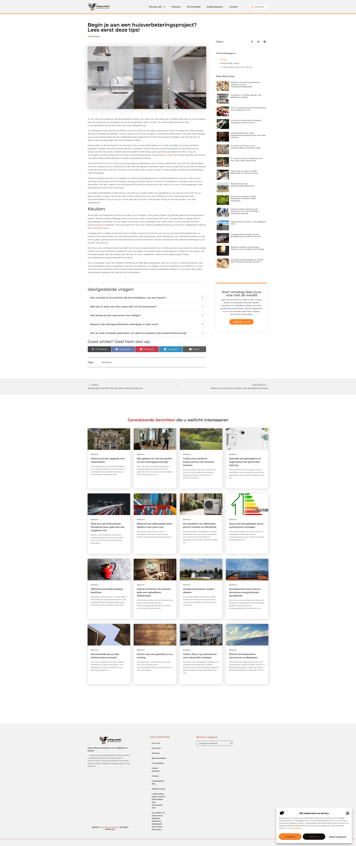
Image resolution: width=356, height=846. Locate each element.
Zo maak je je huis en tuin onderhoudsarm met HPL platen (246, 147)
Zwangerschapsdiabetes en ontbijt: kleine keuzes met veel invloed (247, 261)
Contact (233, 6)
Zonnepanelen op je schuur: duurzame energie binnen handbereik (245, 592)
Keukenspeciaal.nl (100, 228)
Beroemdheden (159, 758)
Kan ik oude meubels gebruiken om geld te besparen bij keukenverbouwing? (147, 333)
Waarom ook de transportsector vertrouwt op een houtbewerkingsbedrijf (245, 84)
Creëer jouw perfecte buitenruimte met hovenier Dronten (199, 462)
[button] (347, 813)
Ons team (156, 748)
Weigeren (314, 837)
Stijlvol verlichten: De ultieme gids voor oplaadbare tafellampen (154, 592)
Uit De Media (193, 6)
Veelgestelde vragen (229, 63)
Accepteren (290, 837)
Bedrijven (95, 36)
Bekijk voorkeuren (337, 837)
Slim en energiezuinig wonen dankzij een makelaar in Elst (248, 109)
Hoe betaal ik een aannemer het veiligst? (147, 315)
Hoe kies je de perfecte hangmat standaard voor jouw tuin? (246, 121)
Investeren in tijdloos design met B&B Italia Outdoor (246, 96)
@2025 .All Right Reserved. (110, 828)
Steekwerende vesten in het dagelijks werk (248, 223)
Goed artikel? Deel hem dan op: (237, 67)
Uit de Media (158, 763)
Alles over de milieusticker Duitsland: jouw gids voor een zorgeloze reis (108, 527)
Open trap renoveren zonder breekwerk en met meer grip (244, 172)
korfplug (100, 224)
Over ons (156, 743)
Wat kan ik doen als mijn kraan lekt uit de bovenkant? (147, 306)
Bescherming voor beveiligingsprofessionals (242, 185)
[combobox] (259, 7)
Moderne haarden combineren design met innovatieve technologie (247, 248)
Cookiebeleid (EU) (158, 782)
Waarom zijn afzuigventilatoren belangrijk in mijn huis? (147, 324)
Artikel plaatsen (215, 6)
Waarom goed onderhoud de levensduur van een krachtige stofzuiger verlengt (244, 211)
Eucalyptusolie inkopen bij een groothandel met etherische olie (246, 235)
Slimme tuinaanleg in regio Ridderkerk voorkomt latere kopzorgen (243, 198)
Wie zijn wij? (155, 6)
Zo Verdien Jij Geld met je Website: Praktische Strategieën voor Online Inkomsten (158, 821)
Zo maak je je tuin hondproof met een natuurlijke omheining (246, 159)
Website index (158, 789)
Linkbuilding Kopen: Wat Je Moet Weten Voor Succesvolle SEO (158, 801)
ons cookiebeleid (294, 828)
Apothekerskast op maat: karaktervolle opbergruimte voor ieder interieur (248, 135)
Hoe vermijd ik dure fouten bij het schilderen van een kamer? (147, 297)
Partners (176, 6)
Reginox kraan (165, 155)
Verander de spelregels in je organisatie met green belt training (245, 462)
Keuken (223, 59)
